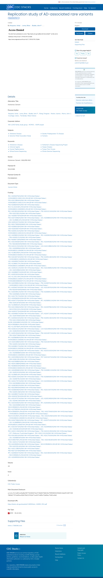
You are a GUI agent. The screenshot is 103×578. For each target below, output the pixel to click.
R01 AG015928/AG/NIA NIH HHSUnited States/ (23, 242)
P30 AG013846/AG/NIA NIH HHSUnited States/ (23, 307)
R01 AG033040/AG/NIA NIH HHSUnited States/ (23, 403)
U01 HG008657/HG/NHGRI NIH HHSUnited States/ (25, 272)
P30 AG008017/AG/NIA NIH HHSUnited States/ (23, 346)
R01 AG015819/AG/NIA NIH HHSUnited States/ (56, 453)
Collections (54, 8)
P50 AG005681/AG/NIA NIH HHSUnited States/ (24, 294)
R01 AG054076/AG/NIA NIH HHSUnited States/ (23, 196)
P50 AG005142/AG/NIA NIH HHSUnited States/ (23, 231)
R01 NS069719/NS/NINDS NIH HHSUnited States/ (24, 240)
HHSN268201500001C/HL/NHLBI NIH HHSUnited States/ (27, 255)
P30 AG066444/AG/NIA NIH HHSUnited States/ (23, 205)
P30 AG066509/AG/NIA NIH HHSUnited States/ (56, 377)
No (88, 54)
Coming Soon (77, 8)
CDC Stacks (13, 548)
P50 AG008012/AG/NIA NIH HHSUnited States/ (56, 370)
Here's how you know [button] (90, 2)
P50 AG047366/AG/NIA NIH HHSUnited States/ (23, 420)
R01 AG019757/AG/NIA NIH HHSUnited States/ (23, 398)
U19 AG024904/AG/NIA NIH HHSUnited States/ (56, 329)
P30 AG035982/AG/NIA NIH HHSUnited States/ (23, 283)
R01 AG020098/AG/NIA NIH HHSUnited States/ (25, 405)
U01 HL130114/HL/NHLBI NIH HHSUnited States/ (24, 277)
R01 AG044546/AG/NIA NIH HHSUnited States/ (56, 242)
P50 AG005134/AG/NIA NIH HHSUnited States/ (24, 344)
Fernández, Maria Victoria (28, 116)
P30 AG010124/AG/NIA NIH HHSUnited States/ (56, 211)
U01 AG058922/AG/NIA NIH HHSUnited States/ (24, 235)
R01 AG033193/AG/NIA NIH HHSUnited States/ (56, 351)
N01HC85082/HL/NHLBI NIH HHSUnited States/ (24, 407)
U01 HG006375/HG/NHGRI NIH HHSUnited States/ (25, 216)
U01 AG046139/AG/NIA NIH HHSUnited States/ (25, 401)
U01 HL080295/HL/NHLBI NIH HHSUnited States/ (24, 253)
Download (60, 525)
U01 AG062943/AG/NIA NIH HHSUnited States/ (25, 331)
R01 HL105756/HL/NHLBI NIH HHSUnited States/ (24, 327)
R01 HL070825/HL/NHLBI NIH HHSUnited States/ (24, 409)
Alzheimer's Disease (16, 145)
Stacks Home (59, 548)
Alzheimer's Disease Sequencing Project (54, 145)
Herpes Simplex (47, 147)
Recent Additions (65, 8)
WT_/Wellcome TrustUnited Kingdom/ (21, 433)
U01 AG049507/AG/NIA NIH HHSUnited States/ (24, 261)
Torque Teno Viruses (48, 149)
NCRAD (31, 125)
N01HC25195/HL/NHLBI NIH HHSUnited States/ (24, 416)
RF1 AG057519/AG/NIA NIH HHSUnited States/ (56, 420)
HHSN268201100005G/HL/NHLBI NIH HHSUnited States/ (28, 259)
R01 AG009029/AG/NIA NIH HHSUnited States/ (56, 235)
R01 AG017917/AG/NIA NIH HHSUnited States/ (23, 296)
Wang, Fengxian (44, 114)
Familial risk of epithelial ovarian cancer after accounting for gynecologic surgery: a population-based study (85, 103)
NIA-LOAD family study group (17, 125)
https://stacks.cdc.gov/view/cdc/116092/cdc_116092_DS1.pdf (27, 504)
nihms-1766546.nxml (15, 526)
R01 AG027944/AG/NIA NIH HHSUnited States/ (57, 412)
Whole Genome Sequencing (51, 151)
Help (85, 8)
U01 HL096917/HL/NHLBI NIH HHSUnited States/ (24, 263)
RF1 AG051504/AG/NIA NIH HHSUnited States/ (23, 333)
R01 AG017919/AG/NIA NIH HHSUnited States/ (56, 435)
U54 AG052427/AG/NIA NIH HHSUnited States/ (24, 222)
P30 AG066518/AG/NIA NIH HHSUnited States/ (23, 226)
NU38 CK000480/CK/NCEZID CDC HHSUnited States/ (25, 322)
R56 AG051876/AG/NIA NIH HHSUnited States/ (25, 303)
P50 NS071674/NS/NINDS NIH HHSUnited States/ (24, 451)
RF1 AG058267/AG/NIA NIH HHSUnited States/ (23, 453)
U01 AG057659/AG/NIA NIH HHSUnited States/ (25, 316)
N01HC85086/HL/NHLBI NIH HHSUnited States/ (24, 324)
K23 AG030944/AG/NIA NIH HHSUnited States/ (56, 381)
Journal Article (12, 187)
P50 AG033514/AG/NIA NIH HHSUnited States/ (24, 446)
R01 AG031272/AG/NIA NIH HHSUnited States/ (25, 442)
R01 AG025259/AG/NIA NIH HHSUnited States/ (57, 416)
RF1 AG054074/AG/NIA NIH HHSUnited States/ (23, 287)
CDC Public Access (14, 484)
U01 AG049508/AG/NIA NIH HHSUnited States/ (24, 370)
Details (77, 42)
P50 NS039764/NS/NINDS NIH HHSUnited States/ (25, 290)
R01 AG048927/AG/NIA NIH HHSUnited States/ (23, 394)
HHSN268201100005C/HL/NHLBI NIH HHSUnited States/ (28, 414)
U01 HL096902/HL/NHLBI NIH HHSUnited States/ (24, 305)
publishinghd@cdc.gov (82, 63)
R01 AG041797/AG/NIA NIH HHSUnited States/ (23, 381)
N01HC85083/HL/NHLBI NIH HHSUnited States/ (24, 412)
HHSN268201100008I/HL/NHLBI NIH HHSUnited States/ (27, 266)
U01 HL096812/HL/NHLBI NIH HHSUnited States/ (25, 220)
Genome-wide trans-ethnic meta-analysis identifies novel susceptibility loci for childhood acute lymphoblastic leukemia (85, 100)
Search (93, 8)
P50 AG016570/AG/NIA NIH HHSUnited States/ (56, 342)
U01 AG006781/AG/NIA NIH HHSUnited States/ (25, 379)
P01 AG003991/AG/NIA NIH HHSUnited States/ (23, 292)
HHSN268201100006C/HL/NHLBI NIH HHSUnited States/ (27, 340)
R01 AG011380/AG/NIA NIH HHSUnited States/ (23, 449)
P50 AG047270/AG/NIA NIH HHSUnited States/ (23, 300)
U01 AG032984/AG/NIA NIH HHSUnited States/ (25, 270)
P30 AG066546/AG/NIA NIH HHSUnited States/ (23, 390)
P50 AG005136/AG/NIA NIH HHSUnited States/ (56, 318)
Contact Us (80, 558)
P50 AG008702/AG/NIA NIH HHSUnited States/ (56, 283)
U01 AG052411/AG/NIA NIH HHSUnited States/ (24, 268)
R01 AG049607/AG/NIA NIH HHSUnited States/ (23, 314)
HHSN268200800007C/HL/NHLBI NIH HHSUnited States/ (27, 281)
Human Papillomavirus (17, 149)
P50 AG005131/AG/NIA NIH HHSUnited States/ (24, 237)
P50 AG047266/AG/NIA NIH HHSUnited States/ (24, 335)
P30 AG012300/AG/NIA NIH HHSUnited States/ (24, 320)
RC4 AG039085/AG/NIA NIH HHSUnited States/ (25, 383)
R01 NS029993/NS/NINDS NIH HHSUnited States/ (24, 388)
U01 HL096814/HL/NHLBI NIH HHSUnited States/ (24, 374)
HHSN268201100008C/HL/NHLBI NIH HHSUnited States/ (27, 250)
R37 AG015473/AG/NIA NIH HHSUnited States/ (56, 357)
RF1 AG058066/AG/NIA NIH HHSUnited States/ (23, 337)
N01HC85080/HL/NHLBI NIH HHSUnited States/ (57, 444)
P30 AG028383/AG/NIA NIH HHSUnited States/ (23, 444)
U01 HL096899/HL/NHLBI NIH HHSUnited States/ (25, 422)
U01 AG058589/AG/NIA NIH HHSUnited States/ (25, 353)
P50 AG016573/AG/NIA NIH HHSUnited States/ (56, 333)
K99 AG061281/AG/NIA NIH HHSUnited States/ (24, 359)
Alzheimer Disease (15, 134)
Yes (77, 54)
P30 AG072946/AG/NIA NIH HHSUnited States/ (23, 218)
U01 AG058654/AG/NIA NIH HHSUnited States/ (56, 218)
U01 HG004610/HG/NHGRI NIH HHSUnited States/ (26, 429)
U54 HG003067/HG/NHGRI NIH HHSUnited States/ (25, 229)
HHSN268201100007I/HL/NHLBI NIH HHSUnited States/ (27, 425)
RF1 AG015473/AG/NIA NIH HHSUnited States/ (23, 427)
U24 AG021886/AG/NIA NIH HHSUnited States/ (56, 246)
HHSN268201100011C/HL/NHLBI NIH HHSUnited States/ (28, 285)
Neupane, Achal (15, 26)
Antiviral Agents (15, 147)
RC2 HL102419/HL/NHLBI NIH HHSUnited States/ (24, 207)
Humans (45, 136)
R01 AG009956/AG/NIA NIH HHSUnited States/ (25, 248)
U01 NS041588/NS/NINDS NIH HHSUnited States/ (24, 364)
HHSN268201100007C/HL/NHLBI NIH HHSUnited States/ (27, 279)
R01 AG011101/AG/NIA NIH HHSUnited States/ (50, 433)
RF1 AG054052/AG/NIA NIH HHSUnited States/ (56, 403)
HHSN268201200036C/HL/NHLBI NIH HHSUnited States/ (27, 348)
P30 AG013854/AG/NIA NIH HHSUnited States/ (23, 200)
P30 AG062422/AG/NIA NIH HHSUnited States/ (23, 329)
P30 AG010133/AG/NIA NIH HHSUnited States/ (23, 246)
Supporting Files (80, 44)
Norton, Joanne (55, 114)
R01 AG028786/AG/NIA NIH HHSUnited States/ (56, 307)
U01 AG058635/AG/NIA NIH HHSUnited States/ (25, 438)
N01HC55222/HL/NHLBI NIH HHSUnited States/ (25, 309)
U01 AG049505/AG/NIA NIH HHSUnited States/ (24, 457)
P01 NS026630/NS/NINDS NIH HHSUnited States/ (25, 244)
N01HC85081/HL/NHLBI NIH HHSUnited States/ (25, 455)
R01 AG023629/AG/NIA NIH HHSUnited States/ (57, 440)
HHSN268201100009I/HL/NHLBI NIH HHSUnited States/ (27, 209)
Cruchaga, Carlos (13, 116)
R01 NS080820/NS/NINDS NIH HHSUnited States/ (24, 366)
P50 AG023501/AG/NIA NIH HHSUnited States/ (24, 213)
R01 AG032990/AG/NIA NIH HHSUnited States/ (23, 357)
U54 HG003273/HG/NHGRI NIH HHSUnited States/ (25, 311)
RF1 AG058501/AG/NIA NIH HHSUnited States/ (56, 300)
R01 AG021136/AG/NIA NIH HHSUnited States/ (23, 431)
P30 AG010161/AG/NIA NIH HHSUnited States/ (23, 351)
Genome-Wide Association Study (20, 136)
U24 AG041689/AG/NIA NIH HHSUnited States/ (24, 342)
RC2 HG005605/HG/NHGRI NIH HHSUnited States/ (25, 298)
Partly (83, 54)
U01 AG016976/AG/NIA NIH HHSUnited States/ (56, 287)
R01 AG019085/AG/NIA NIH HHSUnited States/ (56, 268)
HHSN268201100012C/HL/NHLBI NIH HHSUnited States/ (27, 203)
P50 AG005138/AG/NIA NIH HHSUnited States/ (24, 392)
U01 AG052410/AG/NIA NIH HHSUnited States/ (25, 372)
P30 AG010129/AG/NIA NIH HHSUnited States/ (56, 431)
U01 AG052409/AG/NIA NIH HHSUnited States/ (56, 398)
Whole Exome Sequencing (18, 151)
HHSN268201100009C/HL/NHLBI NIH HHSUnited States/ (28, 418)
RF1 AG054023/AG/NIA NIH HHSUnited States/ (23, 318)
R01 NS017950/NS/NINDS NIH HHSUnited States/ (24, 224)
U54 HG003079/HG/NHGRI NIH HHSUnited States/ (25, 396)
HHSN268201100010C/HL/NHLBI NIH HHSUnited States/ (27, 233)
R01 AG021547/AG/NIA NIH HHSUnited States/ (56, 390)
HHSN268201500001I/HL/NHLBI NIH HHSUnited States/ (27, 368)
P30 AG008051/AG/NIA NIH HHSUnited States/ (56, 292)
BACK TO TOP (80, 116)
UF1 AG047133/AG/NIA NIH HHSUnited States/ (56, 314)
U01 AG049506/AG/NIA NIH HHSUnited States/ (56, 427)
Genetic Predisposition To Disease (53, 134)
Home (46, 8)
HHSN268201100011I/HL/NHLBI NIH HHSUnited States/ (27, 198)
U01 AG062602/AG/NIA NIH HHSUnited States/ (24, 385)
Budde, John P (36, 26)
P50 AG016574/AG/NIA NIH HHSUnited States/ (23, 257)
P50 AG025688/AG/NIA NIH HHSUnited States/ (23, 361)
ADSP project (39, 125)
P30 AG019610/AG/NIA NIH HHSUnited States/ (23, 435)
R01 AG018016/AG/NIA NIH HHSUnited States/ (23, 211)
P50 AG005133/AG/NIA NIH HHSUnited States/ (23, 377)
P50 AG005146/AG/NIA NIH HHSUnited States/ (56, 257)
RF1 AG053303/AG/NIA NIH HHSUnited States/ (23, 274)
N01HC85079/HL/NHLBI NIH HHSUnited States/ (24, 440)
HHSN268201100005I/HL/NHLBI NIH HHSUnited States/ (27, 355)
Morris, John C (66, 114)
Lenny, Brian (26, 26)
